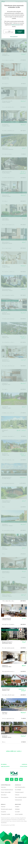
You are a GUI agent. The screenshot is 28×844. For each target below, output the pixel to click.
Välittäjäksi (17, 809)
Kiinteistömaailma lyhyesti (6, 809)
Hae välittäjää (18, 789)
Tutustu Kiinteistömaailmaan (7, 789)
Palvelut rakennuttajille (6, 792)
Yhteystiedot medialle (5, 814)
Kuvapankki (3, 811)
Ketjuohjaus (3, 787)
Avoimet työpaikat (19, 814)
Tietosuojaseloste (4, 797)
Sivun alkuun (23, 766)
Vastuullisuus (3, 794)
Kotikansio (17, 794)
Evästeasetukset (18, 799)
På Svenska (4, 764)
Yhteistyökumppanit (19, 792)
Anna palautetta (5, 766)
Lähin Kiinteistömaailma (20, 787)
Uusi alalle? (17, 811)
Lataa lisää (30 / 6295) (13, 751)
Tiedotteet (3, 806)
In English (24, 764)
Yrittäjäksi (17, 806)
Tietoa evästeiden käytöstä (20, 797)
